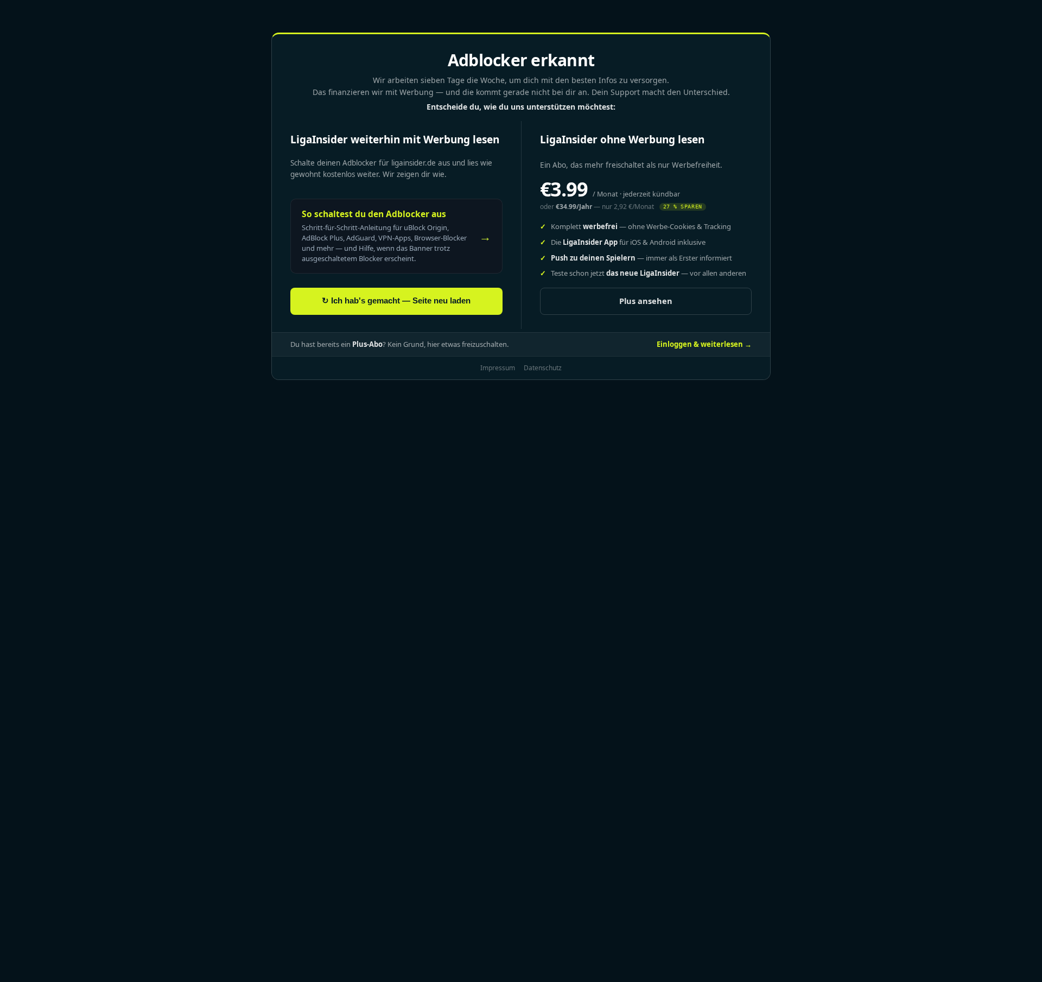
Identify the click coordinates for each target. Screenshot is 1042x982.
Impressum (497, 367)
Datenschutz (543, 367)
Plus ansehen (645, 300)
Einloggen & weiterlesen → (704, 344)
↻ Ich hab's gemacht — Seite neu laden (396, 300)
